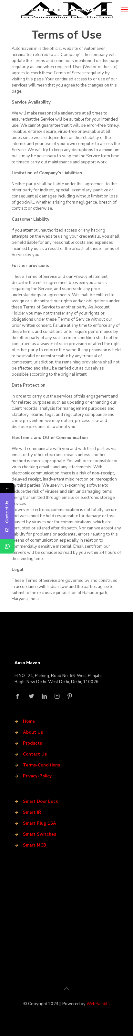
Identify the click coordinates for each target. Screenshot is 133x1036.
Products (32, 743)
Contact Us (35, 754)
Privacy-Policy (37, 776)
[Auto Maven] (66, 10)
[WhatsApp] (7, 546)
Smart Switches (39, 834)
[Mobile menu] (124, 9)
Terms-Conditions (41, 765)
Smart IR (32, 812)
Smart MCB (34, 845)
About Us (33, 732)
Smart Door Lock (40, 801)
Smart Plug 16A (39, 823)
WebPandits (98, 1004)
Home (29, 721)
